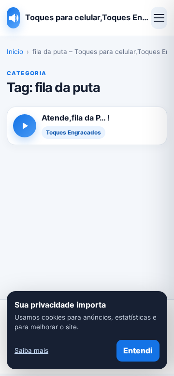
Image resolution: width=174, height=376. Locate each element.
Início (15, 51)
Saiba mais (31, 350)
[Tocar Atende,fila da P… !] (24, 125)
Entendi (138, 350)
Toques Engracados (73, 132)
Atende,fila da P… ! (76, 117)
